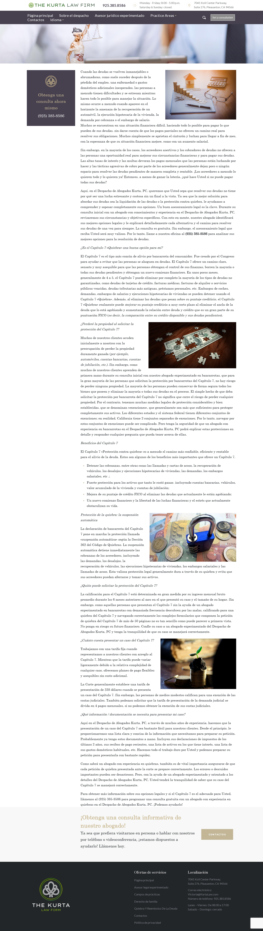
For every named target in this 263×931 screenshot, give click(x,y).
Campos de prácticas (147, 894)
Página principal (144, 880)
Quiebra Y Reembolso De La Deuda (155, 908)
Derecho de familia (145, 901)
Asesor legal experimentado (151, 887)
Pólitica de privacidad (147, 922)
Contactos (140, 915)
